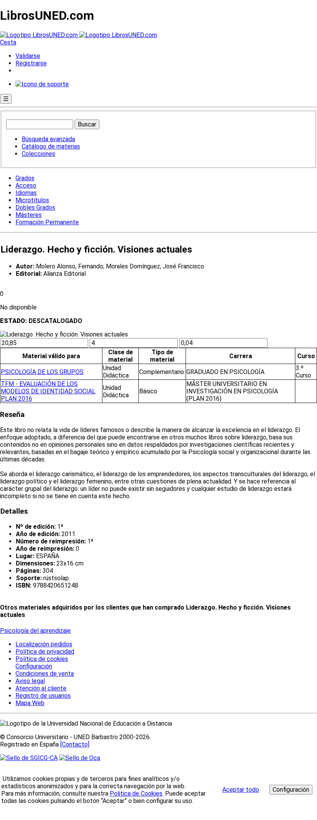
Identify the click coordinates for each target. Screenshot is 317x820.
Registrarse (31, 63)
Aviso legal (30, 681)
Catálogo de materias (51, 146)
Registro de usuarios (43, 695)
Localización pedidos (43, 644)
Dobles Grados (35, 207)
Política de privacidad (44, 651)
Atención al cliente (40, 688)
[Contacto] (74, 744)
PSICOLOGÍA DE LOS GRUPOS (42, 372)
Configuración (33, 666)
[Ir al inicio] (78, 35)
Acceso (25, 185)
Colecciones (38, 153)
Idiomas (26, 192)
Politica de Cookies (136, 793)
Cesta (8, 42)
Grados (24, 178)
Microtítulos (32, 200)
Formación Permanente (47, 222)
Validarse (27, 56)
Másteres (28, 215)
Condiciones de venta (44, 673)
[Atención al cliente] (42, 84)
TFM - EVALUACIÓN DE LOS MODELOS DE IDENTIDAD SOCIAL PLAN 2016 (48, 391)
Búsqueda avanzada (48, 139)
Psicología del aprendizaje (35, 630)
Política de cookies (41, 659)
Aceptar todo (240, 789)
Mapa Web (29, 703)
